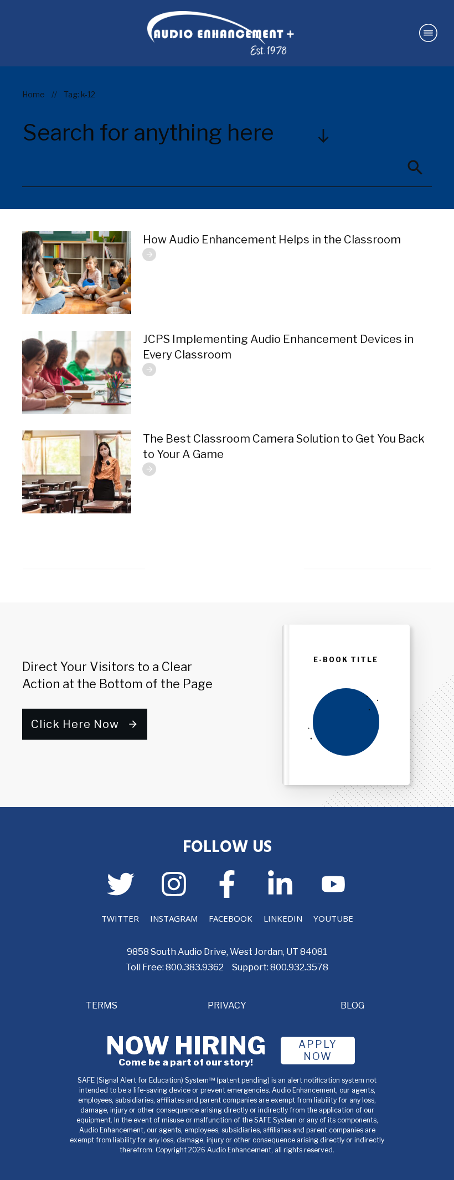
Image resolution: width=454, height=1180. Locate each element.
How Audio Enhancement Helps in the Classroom (272, 239)
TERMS (101, 1005)
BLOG (352, 1005)
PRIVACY (227, 1005)
